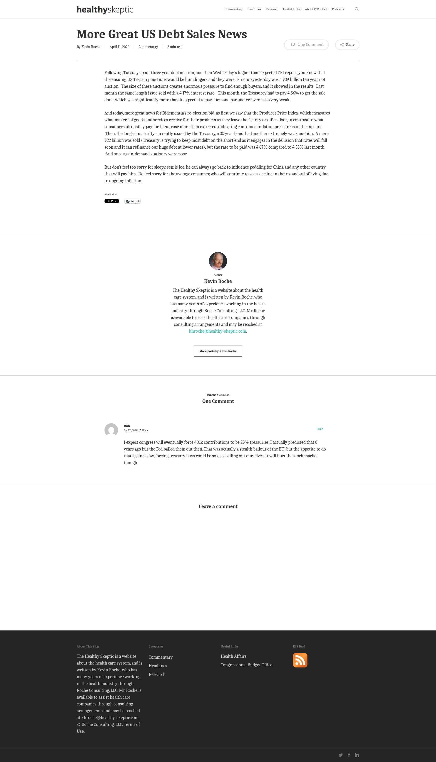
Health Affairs (234, 656)
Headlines (158, 665)
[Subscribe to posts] (300, 669)
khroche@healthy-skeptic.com (217, 331)
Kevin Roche (91, 47)
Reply (320, 428)
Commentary (148, 47)
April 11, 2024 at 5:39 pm (136, 430)
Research (157, 674)
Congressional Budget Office (246, 664)
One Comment (310, 44)
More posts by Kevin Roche (218, 351)
